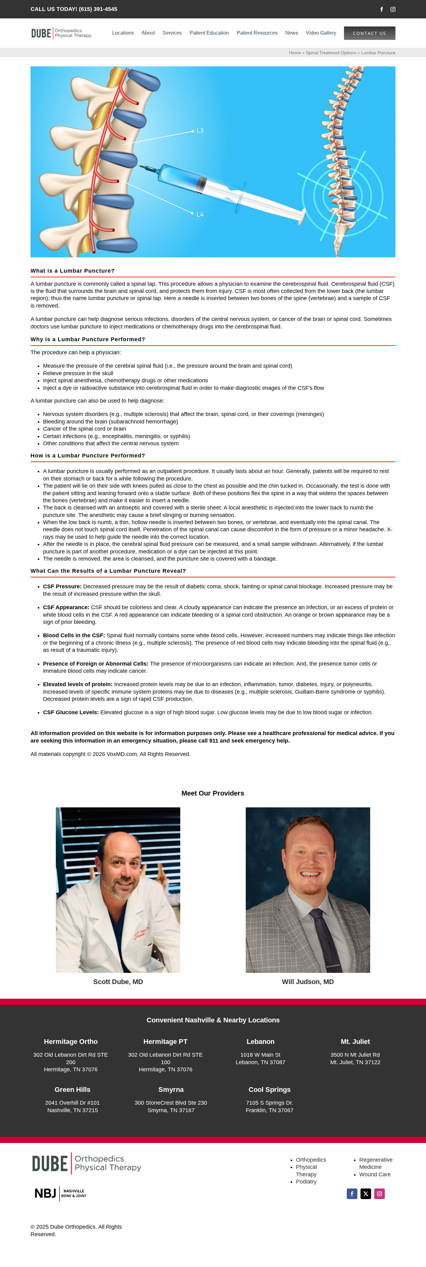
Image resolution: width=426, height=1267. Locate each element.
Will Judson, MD (308, 982)
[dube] (118, 810)
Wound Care (375, 1174)
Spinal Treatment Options (331, 52)
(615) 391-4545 (98, 9)
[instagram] (392, 9)
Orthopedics (311, 1160)
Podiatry (306, 1182)
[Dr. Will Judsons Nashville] (308, 810)
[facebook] (381, 9)
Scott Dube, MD (118, 982)
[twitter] (366, 1193)
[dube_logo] (61, 29)
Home (295, 52)
